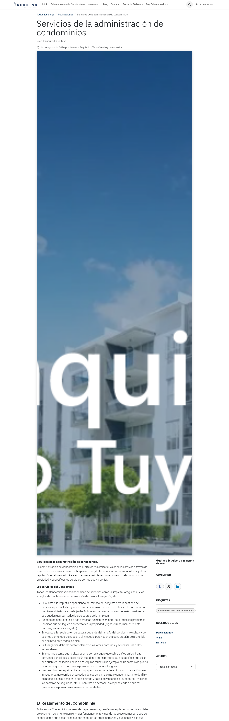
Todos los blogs (45, 14)
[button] (189, 4)
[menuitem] (45, 4)
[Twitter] (168, 586)
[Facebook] (160, 586)
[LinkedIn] (177, 586)
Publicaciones (65, 14)
